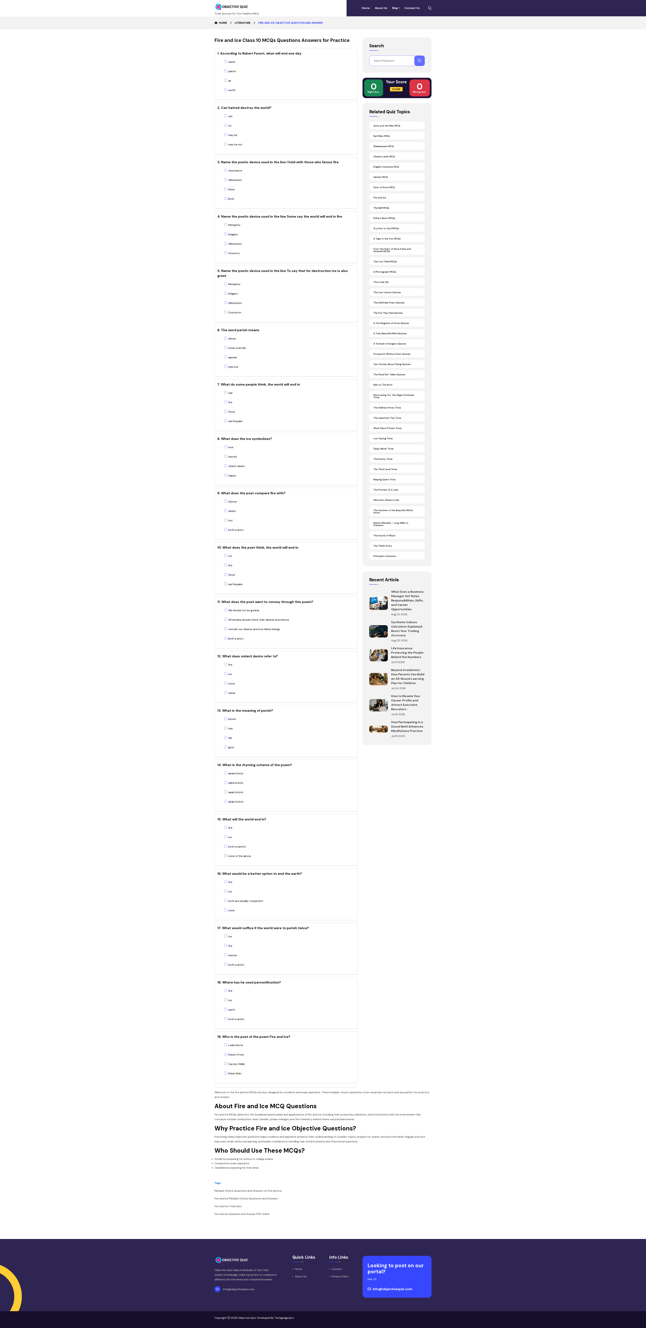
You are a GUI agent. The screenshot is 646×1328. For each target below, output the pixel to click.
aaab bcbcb (235, 792)
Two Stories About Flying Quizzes (392, 364)
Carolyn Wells (236, 1064)
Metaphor (234, 225)
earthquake (235, 421)
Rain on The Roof (382, 384)
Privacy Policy (340, 1276)
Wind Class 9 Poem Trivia (387, 428)
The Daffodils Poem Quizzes (389, 302)
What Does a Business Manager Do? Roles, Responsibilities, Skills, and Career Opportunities (407, 600)
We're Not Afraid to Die (386, 500)
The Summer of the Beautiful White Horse (393, 511)
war (230, 393)
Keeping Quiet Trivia (384, 479)
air (229, 80)
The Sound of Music (384, 535)
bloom (232, 719)
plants (232, 71)
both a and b (236, 965)
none (231, 910)
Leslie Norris (235, 1045)
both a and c (236, 530)
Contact (337, 1269)
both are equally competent (245, 901)
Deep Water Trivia (383, 448)
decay (232, 338)
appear (232, 357)
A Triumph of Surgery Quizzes (389, 343)
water (232, 62)
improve (233, 367)
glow (231, 747)
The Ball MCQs (381, 207)
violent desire (236, 466)
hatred (232, 456)
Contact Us (412, 8)
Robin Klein (234, 1073)
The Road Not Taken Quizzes (389, 374)
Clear (396, 89)
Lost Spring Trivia (383, 438)
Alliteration (235, 180)
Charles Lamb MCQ (384, 156)
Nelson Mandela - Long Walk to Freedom (390, 524)
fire (230, 402)
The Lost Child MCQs (385, 261)
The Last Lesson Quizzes (387, 292)
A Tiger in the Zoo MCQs (387, 238)
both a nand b (237, 846)
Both (231, 199)
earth (231, 1009)
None (231, 189)
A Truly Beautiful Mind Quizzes (390, 333)
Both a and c (236, 638)
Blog (395, 8)
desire (232, 511)
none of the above (239, 856)
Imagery (233, 234)
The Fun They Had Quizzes (388, 312)
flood (231, 411)
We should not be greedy (243, 610)
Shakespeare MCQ (383, 146)
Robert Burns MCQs (384, 218)
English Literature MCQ (386, 166)
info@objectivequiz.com (238, 1289)
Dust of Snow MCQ (384, 187)
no (229, 125)
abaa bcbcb (235, 773)
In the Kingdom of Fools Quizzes (391, 323)
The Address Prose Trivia (387, 407)
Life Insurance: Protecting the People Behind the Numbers (407, 652)
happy (232, 475)
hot (230, 520)
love (230, 447)
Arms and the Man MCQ (386, 125)
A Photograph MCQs (384, 271)
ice (230, 556)
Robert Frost (236, 1054)
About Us (381, 8)
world (231, 90)
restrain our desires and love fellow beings (254, 629)
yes (230, 116)
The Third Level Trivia (385, 469)
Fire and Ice (379, 197)
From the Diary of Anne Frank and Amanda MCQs (392, 250)
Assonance (235, 170)
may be (232, 135)
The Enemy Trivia (382, 458)
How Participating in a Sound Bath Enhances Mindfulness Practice (407, 726)
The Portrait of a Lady (385, 489)
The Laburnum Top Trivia (387, 417)
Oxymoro (234, 253)
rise (230, 728)
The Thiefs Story (382, 545)
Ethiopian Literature (384, 556)
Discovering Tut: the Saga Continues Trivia (393, 396)
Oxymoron (234, 312)
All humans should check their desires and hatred (258, 620)
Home (366, 8)
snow (231, 683)
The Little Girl (381, 282)
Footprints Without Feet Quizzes (391, 353)
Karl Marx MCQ (381, 135)
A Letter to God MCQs (386, 228)
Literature (242, 23)
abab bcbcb (235, 801)
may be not (235, 144)
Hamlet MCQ (380, 177)
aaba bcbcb (235, 783)
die (230, 738)
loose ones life (237, 348)
